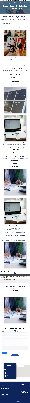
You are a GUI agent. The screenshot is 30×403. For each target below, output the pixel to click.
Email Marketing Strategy (23, 389)
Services (24, 2)
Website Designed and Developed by (13, 401)
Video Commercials (23, 391)
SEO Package (21, 2)
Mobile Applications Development (24, 392)
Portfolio (13, 4)
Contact (19, 4)
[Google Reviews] (1, 395)
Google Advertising (23, 390)
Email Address (4, 334)
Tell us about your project (5, 345)
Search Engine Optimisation (24, 388)
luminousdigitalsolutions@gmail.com (10, 376)
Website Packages (16, 2)
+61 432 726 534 (8, 373)
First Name (3, 331)
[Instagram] (3, 395)
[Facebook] (4, 395)
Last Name (16, 331)
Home (12, 2)
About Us (16, 4)
